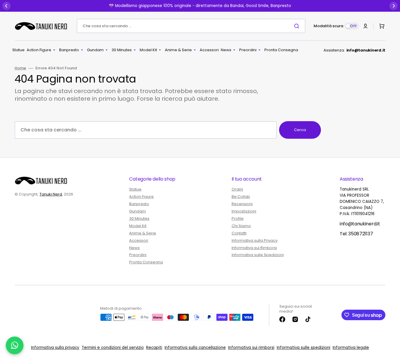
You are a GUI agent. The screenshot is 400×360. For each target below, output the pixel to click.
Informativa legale (351, 347)
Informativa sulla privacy (55, 347)
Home (20, 68)
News (134, 248)
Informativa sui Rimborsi (254, 248)
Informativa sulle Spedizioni (258, 255)
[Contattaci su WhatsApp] (14, 345)
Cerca (300, 130)
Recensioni (242, 204)
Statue (135, 189)
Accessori (138, 240)
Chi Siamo (241, 226)
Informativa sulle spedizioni (303, 347)
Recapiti (154, 347)
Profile (238, 218)
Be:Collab (241, 196)
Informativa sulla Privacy (255, 240)
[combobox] (191, 26)
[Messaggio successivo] (393, 6)
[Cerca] (297, 26)
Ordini (237, 189)
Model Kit (137, 226)
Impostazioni (244, 211)
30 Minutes (139, 218)
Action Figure (141, 196)
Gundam (137, 211)
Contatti (239, 233)
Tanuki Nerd (51, 194)
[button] (365, 26)
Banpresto (139, 204)
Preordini (137, 255)
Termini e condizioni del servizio (113, 347)
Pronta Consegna (146, 262)
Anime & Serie (142, 233)
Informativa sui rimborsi (251, 347)
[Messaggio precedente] (6, 6)
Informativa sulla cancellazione (195, 347)
